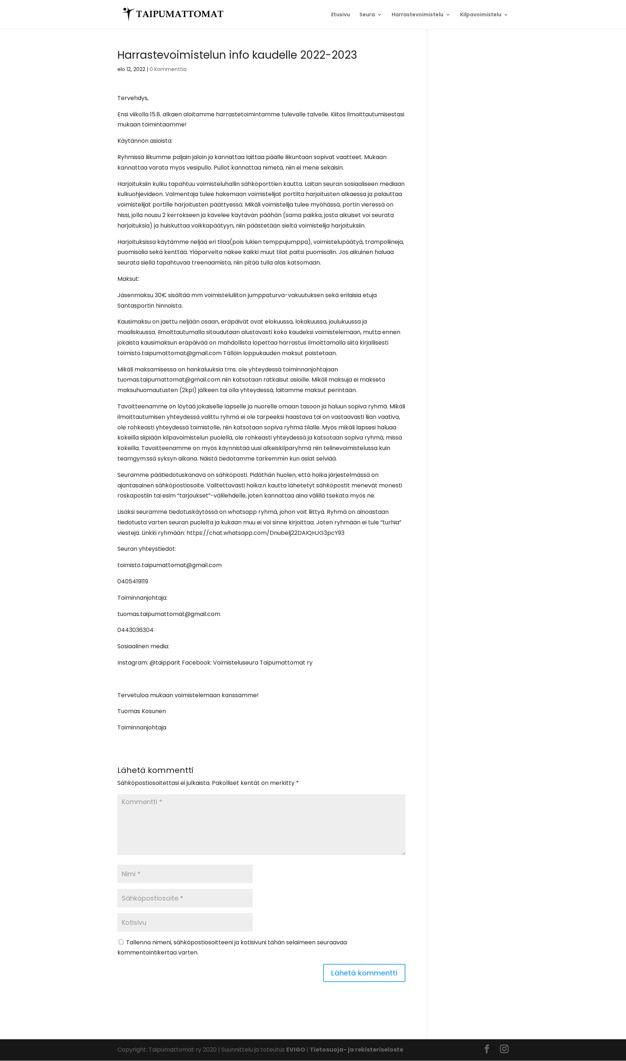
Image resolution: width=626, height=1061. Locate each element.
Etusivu (340, 15)
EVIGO (295, 1049)
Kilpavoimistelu (480, 15)
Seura (367, 15)
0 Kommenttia (168, 69)
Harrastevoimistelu (417, 15)
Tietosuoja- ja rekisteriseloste (356, 1049)
